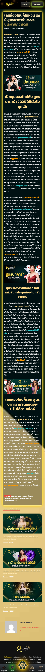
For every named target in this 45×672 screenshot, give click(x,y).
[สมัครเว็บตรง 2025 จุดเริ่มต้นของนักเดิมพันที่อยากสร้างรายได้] (22, 558)
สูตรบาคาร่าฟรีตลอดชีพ (12, 498)
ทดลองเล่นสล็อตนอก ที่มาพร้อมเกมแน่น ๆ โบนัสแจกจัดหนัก (20, 606)
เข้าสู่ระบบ (25, 4)
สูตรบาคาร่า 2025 (16, 496)
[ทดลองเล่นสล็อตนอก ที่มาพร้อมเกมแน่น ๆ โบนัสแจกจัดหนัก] (22, 592)
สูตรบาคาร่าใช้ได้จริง (10, 501)
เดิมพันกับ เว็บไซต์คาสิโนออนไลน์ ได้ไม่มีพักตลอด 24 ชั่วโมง (20, 538)
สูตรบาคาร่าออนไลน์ (25, 498)
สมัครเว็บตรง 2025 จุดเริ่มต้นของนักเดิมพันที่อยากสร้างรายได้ (21, 572)
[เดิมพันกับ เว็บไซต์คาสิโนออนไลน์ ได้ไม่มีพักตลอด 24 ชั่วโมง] (22, 524)
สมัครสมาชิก (37, 4)
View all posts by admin (29, 628)
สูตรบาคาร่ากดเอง (27, 496)
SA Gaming (8, 657)
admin (21, 28)
